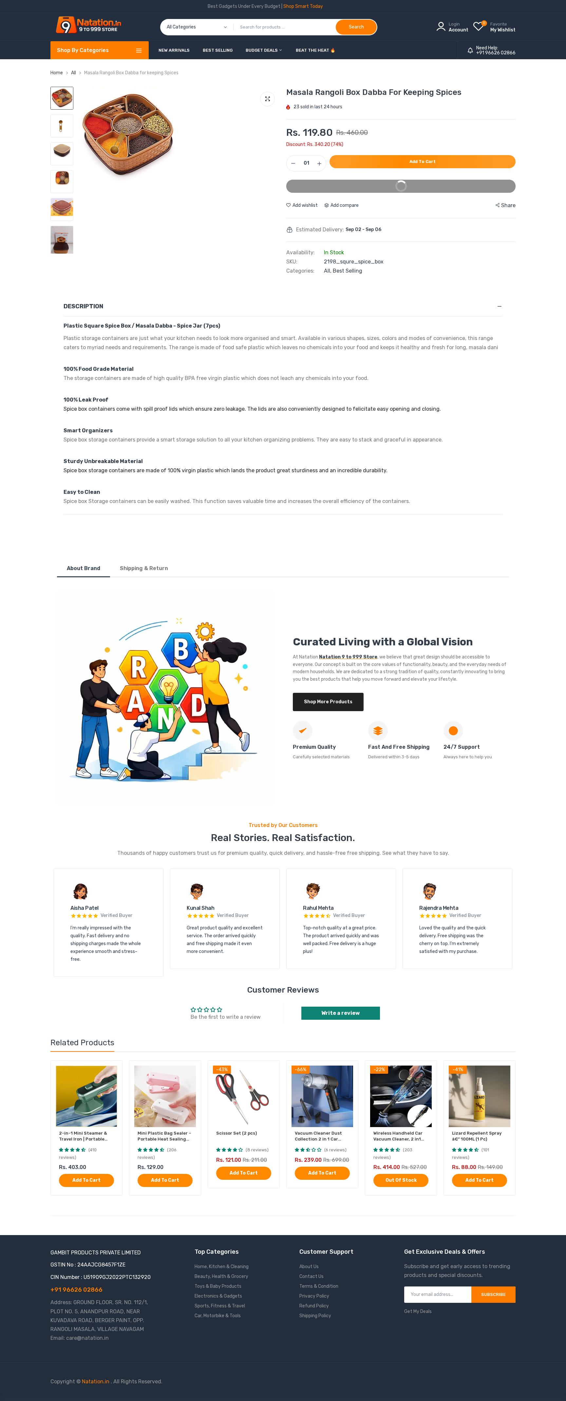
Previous (84, 184)
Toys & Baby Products (218, 1286)
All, (328, 271)
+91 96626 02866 (496, 53)
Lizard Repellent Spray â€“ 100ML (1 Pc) (476, 1136)
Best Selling (218, 50)
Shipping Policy (315, 1316)
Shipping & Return (144, 568)
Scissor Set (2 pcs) (236, 1133)
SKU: (291, 262)
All (74, 73)
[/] (110, 1381)
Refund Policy (314, 1306)
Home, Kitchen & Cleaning (222, 1266)
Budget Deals (262, 50)
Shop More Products (328, 702)
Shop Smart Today (303, 6)
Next (273, 184)
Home (56, 73)
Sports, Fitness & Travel (220, 1306)
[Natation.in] (91, 27)
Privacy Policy (314, 1296)
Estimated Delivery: (320, 230)
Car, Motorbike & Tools (218, 1316)
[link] (111, 1071)
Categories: (300, 271)
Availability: (300, 253)
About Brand (83, 568)
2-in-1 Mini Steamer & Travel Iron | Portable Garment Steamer (83, 1136)
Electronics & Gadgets (218, 1296)
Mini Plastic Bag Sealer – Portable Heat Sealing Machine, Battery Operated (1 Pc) (164, 1136)
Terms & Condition (318, 1286)
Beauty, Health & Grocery (221, 1276)
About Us (309, 1266)
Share (508, 205)
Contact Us (311, 1276)
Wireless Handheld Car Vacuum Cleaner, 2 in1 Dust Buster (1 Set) (398, 1136)
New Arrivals (174, 50)
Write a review (340, 1013)
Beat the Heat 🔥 (315, 50)
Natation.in (95, 1381)
